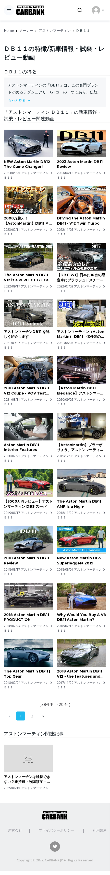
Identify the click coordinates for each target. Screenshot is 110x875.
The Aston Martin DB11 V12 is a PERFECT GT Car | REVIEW (28, 278)
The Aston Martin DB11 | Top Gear (27, 674)
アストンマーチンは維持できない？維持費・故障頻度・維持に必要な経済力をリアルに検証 (27, 779)
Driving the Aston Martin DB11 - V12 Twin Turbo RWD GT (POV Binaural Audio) (81, 221)
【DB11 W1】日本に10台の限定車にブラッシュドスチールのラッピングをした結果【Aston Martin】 (81, 278)
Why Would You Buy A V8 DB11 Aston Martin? (81, 617)
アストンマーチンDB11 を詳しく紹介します (27, 334)
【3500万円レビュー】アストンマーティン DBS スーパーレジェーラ (28, 504)
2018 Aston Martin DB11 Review (26, 560)
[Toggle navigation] (9, 10)
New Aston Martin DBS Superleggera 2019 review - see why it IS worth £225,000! (79, 561)
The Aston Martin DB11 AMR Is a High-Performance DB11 (79, 504)
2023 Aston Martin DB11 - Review (81, 164)
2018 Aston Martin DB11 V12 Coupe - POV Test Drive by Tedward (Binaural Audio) (26, 391)
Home (9, 30)
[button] (55, 100)
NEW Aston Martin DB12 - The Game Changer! (28, 164)
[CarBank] (30, 10)
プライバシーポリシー (56, 830)
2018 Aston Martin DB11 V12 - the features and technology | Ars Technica (79, 674)
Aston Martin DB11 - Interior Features (23, 447)
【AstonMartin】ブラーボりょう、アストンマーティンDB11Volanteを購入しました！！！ (80, 448)
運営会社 (15, 830)
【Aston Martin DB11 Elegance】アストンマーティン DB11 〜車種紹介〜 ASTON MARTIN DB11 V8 (80, 391)
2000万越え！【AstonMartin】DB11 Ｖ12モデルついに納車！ (28, 221)
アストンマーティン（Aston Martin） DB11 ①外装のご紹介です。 (80, 334)
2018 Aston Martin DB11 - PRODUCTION (28, 617)
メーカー (26, 30)
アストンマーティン (55, 30)
